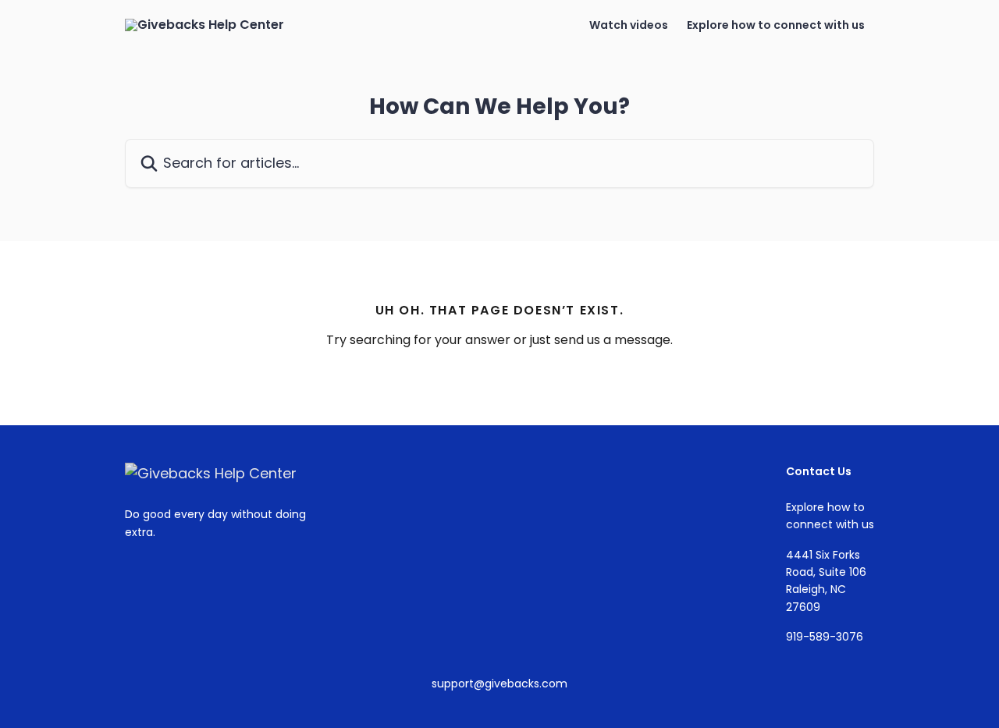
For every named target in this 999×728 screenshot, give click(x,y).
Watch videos (628, 25)
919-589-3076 (824, 637)
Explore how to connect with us (776, 25)
